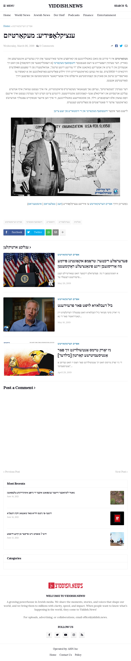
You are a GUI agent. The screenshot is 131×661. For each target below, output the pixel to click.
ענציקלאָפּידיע (64, 222)
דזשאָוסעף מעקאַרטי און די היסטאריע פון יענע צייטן (81, 111)
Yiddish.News (66, 6)
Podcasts (73, 15)
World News (22, 15)
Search (119, 5)
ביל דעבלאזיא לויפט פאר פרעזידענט (85, 305)
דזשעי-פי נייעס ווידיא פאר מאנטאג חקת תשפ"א (29, 513)
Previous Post (12, 471)
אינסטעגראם (35, 203)
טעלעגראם (49, 203)
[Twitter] (121, 45)
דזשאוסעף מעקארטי (34, 222)
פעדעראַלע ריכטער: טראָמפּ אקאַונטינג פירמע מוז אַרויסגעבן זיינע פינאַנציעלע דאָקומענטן (92, 263)
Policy (78, 654)
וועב (59, 203)
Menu (10, 5)
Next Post (120, 471)
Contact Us (66, 654)
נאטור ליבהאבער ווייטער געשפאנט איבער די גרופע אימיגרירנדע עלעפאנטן (41, 492)
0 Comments (46, 45)
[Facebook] (116, 45)
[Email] (126, 45)
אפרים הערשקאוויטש (22, 26)
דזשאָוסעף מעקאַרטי (64, 62)
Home (7, 15)
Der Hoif (59, 15)
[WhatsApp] (49, 232)
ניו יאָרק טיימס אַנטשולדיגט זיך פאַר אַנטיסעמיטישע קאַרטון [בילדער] (84, 352)
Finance (88, 15)
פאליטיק (77, 222)
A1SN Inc (73, 648)
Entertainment (106, 15)
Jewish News (42, 15)
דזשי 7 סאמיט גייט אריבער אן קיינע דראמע (27, 533)
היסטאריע (51, 222)
